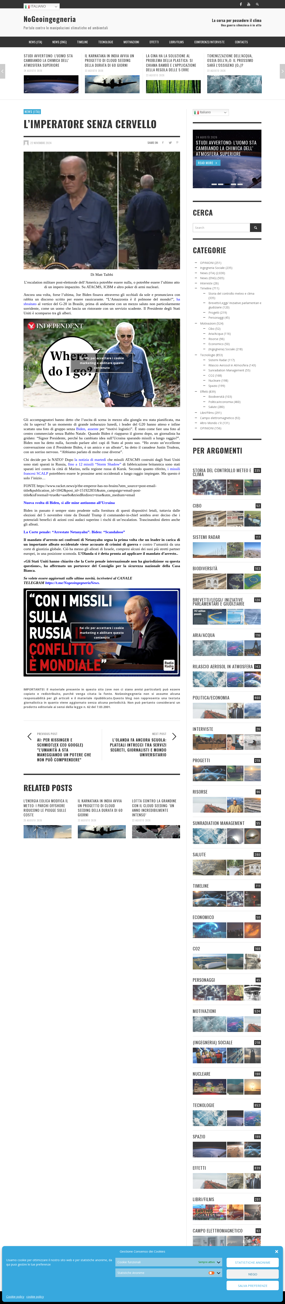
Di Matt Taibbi (102, 274)
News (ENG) (208, 278)
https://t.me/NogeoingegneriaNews (72, 583)
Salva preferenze (252, 1286)
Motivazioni (208, 323)
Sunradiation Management (226, 370)
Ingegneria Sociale (212, 268)
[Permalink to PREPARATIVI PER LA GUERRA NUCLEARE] (209, 1087)
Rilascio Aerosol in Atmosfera (228, 365)
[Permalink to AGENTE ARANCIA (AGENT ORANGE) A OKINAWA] (209, 867)
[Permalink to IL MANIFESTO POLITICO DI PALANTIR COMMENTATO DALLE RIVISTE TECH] (252, 1055)
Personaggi (216, 318)
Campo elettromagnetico (217, 418)
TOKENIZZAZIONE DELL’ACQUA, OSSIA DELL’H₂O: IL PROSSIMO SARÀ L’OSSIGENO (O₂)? (169, 60)
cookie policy (35, 1297)
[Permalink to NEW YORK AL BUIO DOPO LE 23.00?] (235, 930)
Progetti (213, 312)
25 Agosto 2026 (33, 820)
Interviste (206, 283)
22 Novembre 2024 (41, 143)
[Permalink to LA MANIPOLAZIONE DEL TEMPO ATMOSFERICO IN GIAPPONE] (235, 487)
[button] (277, 1251)
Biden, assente (86, 429)
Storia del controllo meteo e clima (231, 293)
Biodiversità (216, 397)
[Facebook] (241, 4)
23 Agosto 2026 (33, 70)
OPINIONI (207, 263)
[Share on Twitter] (170, 142)
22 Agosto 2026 (155, 70)
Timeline (206, 288)
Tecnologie (207, 355)
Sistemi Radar (217, 360)
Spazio (212, 386)
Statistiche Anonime (252, 1263)
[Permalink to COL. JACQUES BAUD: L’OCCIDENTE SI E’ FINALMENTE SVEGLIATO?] (235, 742)
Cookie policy (15, 1297)
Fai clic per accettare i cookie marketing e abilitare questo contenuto (102, 362)
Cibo (211, 329)
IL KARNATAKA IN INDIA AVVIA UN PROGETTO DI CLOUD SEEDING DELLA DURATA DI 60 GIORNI (48, 60)
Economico (216, 344)
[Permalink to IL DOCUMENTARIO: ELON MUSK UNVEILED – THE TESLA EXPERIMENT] (252, 1212)
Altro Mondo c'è (211, 423)
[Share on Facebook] (163, 142)
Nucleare (214, 380)
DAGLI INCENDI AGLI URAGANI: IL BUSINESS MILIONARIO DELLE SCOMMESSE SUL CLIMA (231, 60)
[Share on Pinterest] (177, 142)
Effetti (204, 392)
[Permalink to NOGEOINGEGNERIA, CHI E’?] (209, 742)
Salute (212, 407)
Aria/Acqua (215, 334)
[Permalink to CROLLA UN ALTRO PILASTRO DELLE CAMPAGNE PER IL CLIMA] (252, 961)
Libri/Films (207, 413)
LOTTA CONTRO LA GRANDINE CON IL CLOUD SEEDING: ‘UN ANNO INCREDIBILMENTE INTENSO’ (154, 807)
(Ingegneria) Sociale (221, 349)
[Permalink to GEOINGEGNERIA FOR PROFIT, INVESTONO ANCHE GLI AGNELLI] (252, 930)
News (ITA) (32, 111)
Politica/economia (220, 402)
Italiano (38, 6)
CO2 (211, 375)
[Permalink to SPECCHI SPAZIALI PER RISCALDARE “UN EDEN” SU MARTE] (235, 1149)
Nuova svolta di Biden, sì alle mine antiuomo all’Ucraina (69, 503)
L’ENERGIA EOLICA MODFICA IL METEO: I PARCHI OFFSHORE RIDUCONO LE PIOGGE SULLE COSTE (46, 807)
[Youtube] (249, 4)
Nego (252, 1274)
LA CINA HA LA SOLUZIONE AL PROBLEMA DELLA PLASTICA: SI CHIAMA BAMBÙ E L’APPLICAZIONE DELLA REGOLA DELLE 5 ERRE (110, 62)
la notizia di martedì (89, 460)
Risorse (213, 339)
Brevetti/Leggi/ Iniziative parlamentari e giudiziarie (219, 601)
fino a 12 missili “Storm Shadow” (94, 464)
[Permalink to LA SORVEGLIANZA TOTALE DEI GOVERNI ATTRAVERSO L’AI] (235, 1055)
